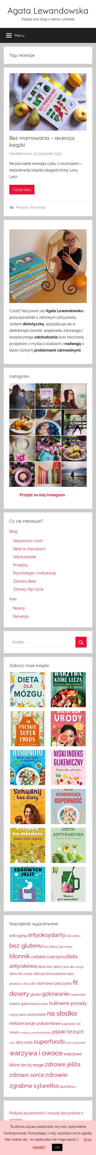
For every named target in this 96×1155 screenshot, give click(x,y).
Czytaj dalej (22, 190)
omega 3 (25, 1032)
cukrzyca (56, 956)
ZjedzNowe (67, 1086)
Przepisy (22, 207)
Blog (13, 531)
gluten (35, 994)
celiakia (38, 956)
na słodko (62, 1013)
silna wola (24, 1042)
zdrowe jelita (62, 1064)
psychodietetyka (41, 1032)
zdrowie (56, 1074)
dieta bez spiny (50, 966)
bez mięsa (65, 946)
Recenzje (38, 207)
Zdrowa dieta (24, 581)
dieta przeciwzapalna (50, 974)
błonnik (19, 956)
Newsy (19, 608)
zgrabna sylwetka (33, 1085)
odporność (68, 1024)
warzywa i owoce (36, 1053)
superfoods (49, 1041)
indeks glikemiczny (24, 1003)
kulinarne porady (68, 1003)
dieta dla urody (21, 974)
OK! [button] (57, 1147)
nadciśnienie (36, 1014)
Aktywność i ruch (28, 541)
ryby (12, 1042)
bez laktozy (51, 946)
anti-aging (18, 935)
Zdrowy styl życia (28, 589)
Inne (13, 599)
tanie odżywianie (76, 1042)
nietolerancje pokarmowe (35, 1023)
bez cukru (73, 936)
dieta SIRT (29, 983)
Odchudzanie (24, 557)
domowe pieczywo (54, 983)
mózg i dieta (17, 1014)
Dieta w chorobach (29, 549)
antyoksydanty (46, 935)
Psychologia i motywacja (34, 573)
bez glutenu (26, 945)
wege (38, 1064)
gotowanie (55, 993)
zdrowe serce (26, 1075)
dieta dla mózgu (73, 967)
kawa (44, 1004)
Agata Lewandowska (48, 10)
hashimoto (77, 994)
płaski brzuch (68, 1032)
